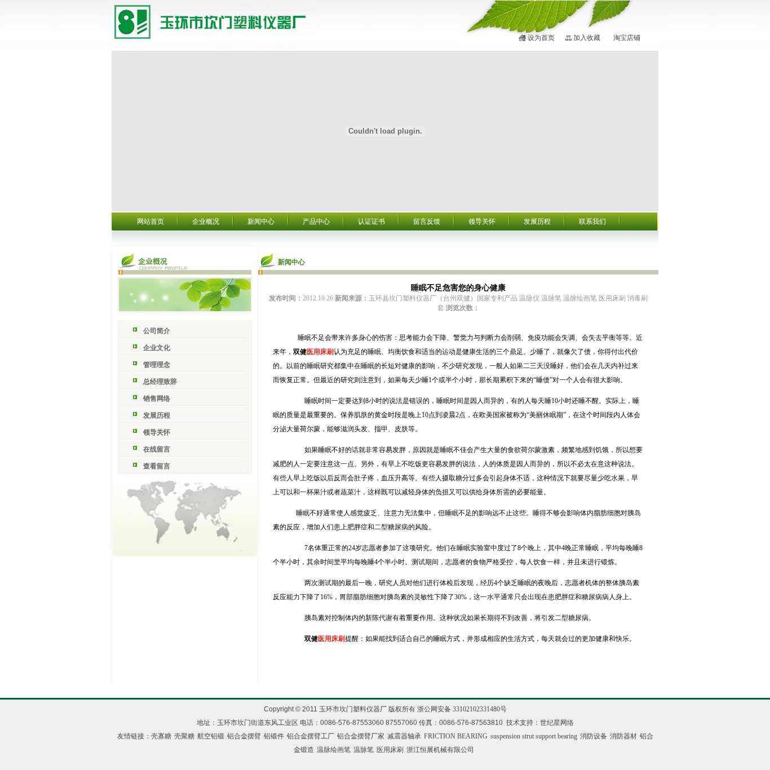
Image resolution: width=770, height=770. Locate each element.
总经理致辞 (160, 382)
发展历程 (537, 221)
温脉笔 (363, 750)
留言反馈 (426, 221)
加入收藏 (586, 38)
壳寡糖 (161, 736)
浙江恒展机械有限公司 (440, 750)
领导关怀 (481, 221)
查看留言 (156, 466)
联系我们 (592, 221)
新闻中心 (261, 221)
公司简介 (156, 331)
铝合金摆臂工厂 (310, 736)
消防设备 (593, 736)
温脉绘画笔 (334, 750)
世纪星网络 (557, 723)
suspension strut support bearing (533, 736)
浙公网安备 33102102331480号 (462, 709)
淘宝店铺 (626, 38)
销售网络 (156, 398)
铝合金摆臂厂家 (360, 736)
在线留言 (156, 449)
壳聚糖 (184, 736)
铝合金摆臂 (244, 736)
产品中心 (316, 221)
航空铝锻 (210, 736)
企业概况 (205, 221)
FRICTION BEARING (456, 736)
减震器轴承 (404, 736)
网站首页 (150, 221)
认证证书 (371, 221)
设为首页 (541, 38)
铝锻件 (274, 736)
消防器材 (623, 736)
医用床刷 (390, 750)
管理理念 (156, 365)
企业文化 (156, 348)
